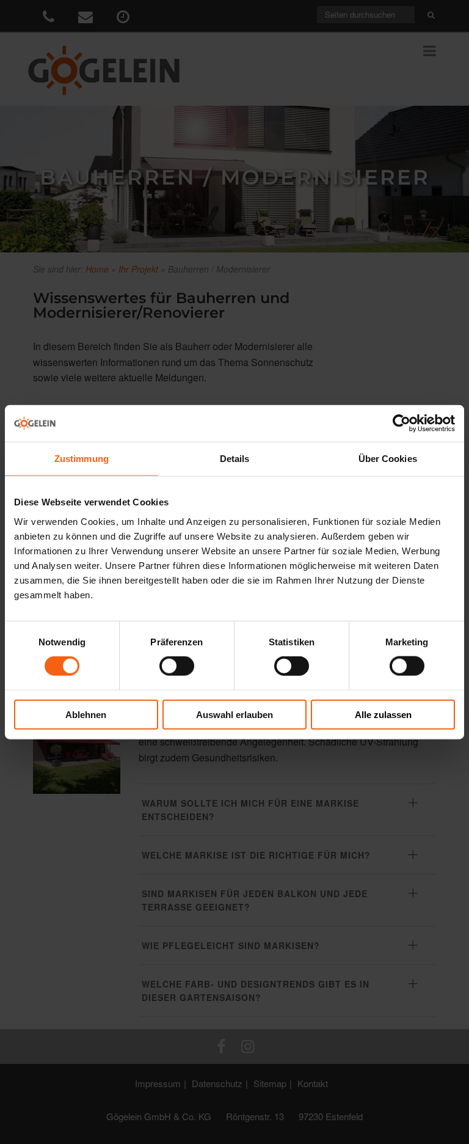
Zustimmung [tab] (81, 458)
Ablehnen (85, 714)
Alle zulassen (383, 714)
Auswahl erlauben (234, 714)
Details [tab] (235, 458)
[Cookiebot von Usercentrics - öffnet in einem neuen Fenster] (401, 423)
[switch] (176, 666)
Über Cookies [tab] (387, 458)
